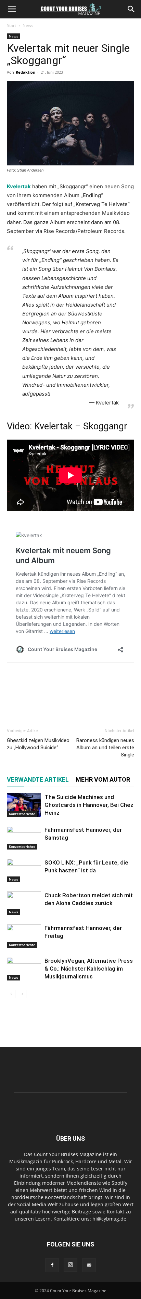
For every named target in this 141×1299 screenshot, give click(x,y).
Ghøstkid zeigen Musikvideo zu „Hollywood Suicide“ (38, 744)
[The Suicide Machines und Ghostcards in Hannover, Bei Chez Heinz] (24, 805)
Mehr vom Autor (103, 779)
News (28, 25)
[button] (12, 9)
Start (11, 25)
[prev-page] (11, 994)
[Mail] (89, 1265)
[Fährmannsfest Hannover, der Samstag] (24, 838)
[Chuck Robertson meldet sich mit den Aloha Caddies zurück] (24, 903)
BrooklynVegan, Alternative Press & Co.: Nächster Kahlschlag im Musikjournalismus (88, 968)
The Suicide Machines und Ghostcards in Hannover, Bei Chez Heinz (88, 805)
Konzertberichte (22, 813)
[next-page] (22, 994)
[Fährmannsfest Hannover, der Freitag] (24, 936)
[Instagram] (70, 1265)
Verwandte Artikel (38, 779)
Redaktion (25, 72)
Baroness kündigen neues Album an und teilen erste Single (105, 747)
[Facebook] (52, 1265)
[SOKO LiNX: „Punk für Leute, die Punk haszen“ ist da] (24, 870)
